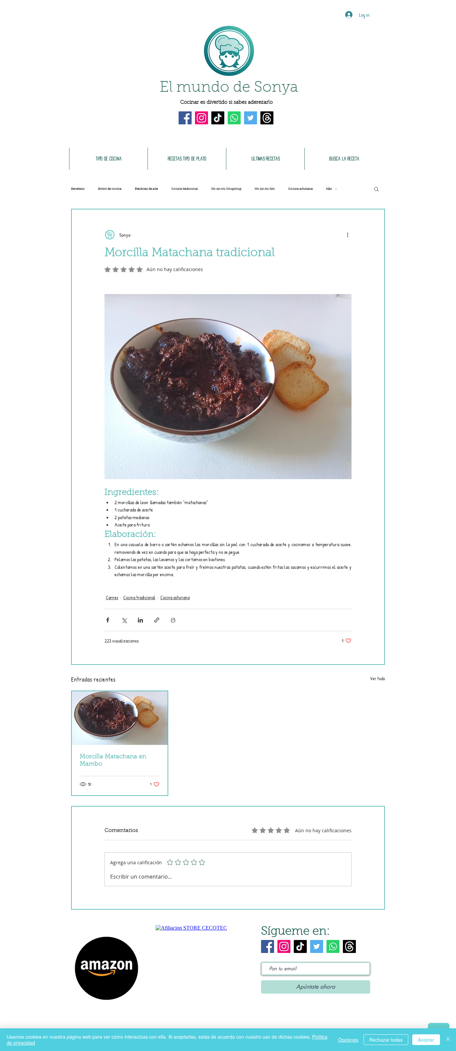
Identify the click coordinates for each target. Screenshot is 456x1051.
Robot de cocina (110, 188)
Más (329, 188)
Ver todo (377, 678)
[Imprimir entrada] (173, 620)
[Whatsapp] (234, 117)
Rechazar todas (386, 1039)
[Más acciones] (348, 235)
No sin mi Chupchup (226, 188)
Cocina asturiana (300, 188)
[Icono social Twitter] (250, 117)
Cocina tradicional (184, 188)
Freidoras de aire (146, 188)
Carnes (112, 597)
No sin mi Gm (265, 188)
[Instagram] (201, 117)
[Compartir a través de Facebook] (107, 620)
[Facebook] (185, 117)
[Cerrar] (448, 1040)
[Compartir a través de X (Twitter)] (124, 620)
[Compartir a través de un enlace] (157, 620)
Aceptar (426, 1039)
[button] (376, 188)
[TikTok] (217, 117)
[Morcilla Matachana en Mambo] (120, 718)
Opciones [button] (348, 1039)
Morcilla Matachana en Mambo (113, 760)
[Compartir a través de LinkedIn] (140, 620)
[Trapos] (266, 117)
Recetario (78, 188)
